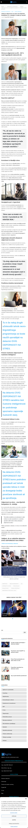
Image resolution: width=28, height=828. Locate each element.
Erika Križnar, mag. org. (6, 767)
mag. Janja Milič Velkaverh (7, 764)
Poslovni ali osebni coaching (7, 784)
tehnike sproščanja (15, 588)
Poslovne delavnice (5, 778)
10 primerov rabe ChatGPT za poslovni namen (18, 651)
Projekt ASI (3, 787)
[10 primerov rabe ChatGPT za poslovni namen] (5, 653)
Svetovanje (3, 781)
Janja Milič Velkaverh (9, 17)
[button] (26, 798)
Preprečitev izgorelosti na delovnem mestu (17, 668)
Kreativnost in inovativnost (12, 6)
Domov (2, 6)
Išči (2, 630)
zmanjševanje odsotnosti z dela (9, 590)
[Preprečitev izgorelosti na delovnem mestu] (5, 669)
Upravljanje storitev (13, 812)
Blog (2, 793)
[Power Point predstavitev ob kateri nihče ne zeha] (5, 661)
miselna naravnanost (14, 583)
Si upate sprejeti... (8, 613)
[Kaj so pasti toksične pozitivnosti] (5, 677)
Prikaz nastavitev (14, 823)
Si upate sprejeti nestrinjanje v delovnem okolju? (18, 643)
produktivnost (5, 588)
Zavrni (14, 819)
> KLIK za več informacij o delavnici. (9, 543)
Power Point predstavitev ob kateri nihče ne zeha (17, 659)
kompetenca (4, 583)
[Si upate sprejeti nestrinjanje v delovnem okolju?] (14, 608)
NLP (21, 583)
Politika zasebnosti (14, 826)
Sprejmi (14, 816)
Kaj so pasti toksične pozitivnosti (19, 675)
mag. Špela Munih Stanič (6, 770)
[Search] (26, 2)
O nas (2, 790)
